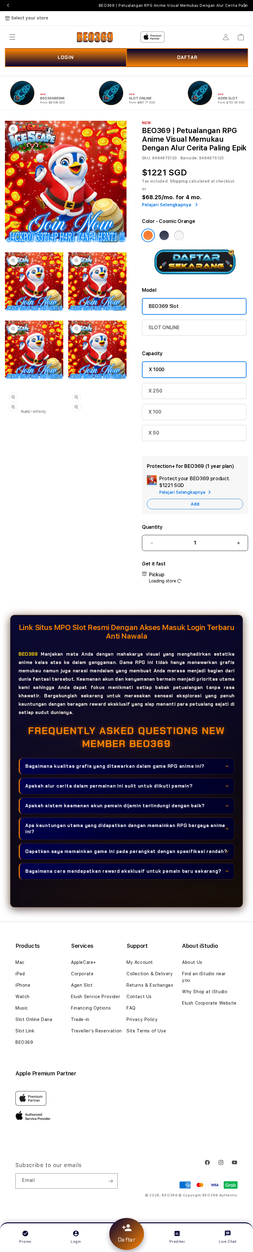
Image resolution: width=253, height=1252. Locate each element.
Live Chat (227, 1241)
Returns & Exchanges (149, 985)
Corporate (82, 973)
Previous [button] (8, 5)
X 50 (153, 433)
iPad (20, 973)
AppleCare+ (83, 962)
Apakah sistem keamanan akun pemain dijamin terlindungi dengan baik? (115, 806)
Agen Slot (82, 985)
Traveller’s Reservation (96, 1030)
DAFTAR (187, 57)
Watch (22, 996)
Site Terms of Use (146, 1030)
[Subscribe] (110, 1181)
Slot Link (24, 1030)
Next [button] (245, 5)
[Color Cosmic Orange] (148, 235)
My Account (139, 962)
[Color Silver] (179, 235)
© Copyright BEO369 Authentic (208, 1195)
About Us (192, 962)
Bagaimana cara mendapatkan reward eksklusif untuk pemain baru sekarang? (123, 871)
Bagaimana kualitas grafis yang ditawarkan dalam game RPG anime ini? (115, 766)
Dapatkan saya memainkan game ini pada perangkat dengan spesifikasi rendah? (126, 851)
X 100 (154, 412)
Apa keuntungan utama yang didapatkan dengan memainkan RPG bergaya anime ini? (125, 828)
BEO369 (28, 654)
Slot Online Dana (33, 1019)
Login (76, 1241)
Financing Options (91, 1008)
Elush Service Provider (95, 996)
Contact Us (139, 996)
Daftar (126, 1240)
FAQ (131, 1008)
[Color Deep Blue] (164, 235)
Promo (25, 1241)
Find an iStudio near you (204, 977)
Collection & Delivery (149, 973)
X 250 (155, 391)
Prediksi (177, 1241)
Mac (20, 962)
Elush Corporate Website (209, 1003)
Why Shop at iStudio (204, 991)
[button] (12, 37)
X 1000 (156, 369)
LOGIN (66, 57)
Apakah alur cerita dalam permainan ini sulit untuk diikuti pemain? (109, 786)
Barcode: (189, 158)
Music (21, 1008)
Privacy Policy (142, 1019)
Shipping (179, 181)
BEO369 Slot (163, 306)
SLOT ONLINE (163, 327)
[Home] (94, 37)
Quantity (152, 527)
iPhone (23, 985)
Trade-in (80, 1019)
